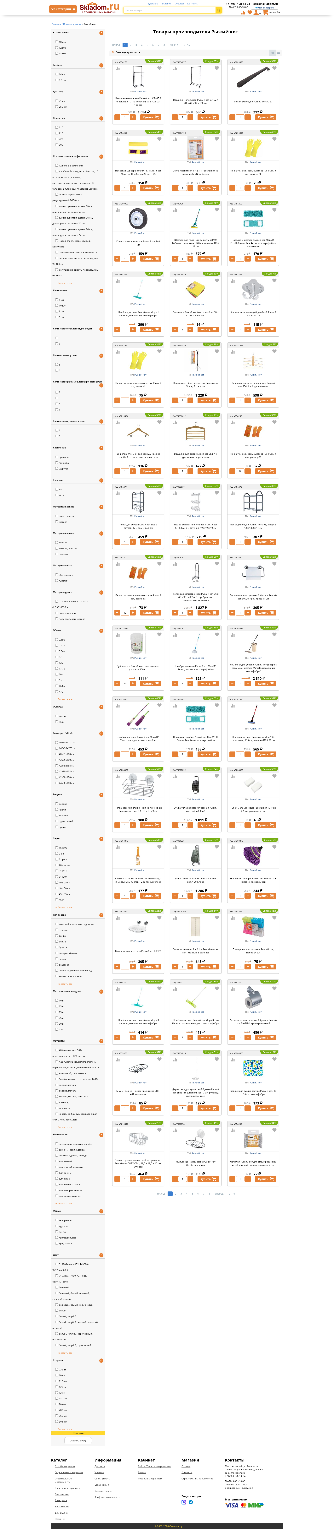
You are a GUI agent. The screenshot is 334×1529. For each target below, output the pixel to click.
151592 (63, 847)
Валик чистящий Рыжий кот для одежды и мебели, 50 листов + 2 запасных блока (138, 880)
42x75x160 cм (66, 760)
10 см (62, 1375)
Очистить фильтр (78, 1440)
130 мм (63, 1398)
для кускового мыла (70, 1196)
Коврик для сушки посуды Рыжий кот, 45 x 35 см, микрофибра (253, 1092)
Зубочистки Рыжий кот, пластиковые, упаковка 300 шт (138, 667)
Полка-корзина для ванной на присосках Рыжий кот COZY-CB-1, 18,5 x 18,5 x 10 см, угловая (138, 1163)
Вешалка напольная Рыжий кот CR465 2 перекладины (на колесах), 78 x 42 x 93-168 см (138, 101)
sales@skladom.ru (265, 4)
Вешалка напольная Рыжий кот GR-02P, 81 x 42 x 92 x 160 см (195, 101)
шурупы (63, 468)
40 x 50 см (64, 888)
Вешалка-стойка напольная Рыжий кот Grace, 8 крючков (195, 384)
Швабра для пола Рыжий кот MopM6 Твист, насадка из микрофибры (195, 667)
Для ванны (65, 1172)
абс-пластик (66, 575)
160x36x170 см (67, 748)
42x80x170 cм (66, 777)
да (60, 489)
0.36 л (62, 651)
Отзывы (179, 3)
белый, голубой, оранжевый (75, 1345)
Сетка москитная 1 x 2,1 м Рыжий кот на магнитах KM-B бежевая (195, 951)
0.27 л (62, 645)
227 (61, 139)
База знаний (102, 1484)
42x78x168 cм (66, 765)
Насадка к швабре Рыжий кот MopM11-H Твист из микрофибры (253, 880)
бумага (63, 947)
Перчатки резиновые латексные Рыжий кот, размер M (253, 455)
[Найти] (219, 10)
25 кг (61, 1018)
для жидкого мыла (69, 1184)
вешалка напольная (70, 976)
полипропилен (67, 613)
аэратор (63, 930)
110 (61, 127)
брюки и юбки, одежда (72, 1149)
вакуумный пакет (69, 953)
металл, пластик (68, 548)
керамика (64, 1108)
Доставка (153, 3)
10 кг (61, 1000)
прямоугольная (68, 1237)
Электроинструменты (67, 1488)
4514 (61, 900)
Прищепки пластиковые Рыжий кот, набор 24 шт (253, 951)
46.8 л (62, 686)
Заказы (142, 1472)
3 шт (61, 311)
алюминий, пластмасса (72, 1073)
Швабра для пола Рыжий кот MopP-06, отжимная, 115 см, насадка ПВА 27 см (253, 738)
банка (62, 935)
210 (61, 133)
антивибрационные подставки (77, 924)
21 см (62, 101)
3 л (60, 680)
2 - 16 (187, 45)
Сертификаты (102, 1478)
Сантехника (62, 1494)
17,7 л (62, 668)
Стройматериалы (65, 1466)
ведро (62, 959)
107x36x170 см (67, 742)
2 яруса (63, 859)
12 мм (62, 47)
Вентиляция (62, 1506)
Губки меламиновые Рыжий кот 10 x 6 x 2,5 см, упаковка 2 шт (253, 809)
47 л (61, 691)
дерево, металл (68, 1085)
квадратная (65, 1220)
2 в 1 (61, 853)
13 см (62, 1392)
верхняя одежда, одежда (73, 1155)
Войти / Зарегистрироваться (154, 1466)
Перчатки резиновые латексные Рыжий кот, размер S (138, 597)
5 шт (61, 317)
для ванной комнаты (71, 1167)
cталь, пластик (67, 516)
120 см (62, 1387)
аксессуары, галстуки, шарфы (75, 1144)
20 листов (64, 865)
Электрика (61, 1500)
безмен (63, 941)
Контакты (192, 3)
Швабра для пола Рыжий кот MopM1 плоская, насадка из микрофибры (138, 314)
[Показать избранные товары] (249, 12)
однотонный (66, 821)
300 (61, 144)
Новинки (60, 1519)
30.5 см (63, 1421)
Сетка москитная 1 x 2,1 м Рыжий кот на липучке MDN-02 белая (195, 172)
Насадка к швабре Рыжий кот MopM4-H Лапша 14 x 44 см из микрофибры (195, 738)
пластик (63, 554)
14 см (62, 74)
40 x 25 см (64, 882)
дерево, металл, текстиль (73, 1096)
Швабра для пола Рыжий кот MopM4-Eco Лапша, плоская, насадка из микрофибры (195, 1021)
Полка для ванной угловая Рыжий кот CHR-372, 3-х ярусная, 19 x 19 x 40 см (195, 526)
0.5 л (61, 657)
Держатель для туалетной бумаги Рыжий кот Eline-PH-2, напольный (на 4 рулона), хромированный (195, 1093)
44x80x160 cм (66, 783)
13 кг (61, 1006)
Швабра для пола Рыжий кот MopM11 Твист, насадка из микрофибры (138, 738)
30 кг (61, 1023)
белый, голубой (68, 1316)
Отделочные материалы (69, 1472)
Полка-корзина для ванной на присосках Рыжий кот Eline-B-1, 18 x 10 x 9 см (138, 809)
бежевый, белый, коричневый (76, 1304)
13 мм (62, 53)
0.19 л (62, 639)
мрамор (63, 815)
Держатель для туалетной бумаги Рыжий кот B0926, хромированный (253, 597)
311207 (63, 876)
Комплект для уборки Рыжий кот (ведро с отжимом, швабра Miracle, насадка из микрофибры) (253, 668)
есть (61, 495)
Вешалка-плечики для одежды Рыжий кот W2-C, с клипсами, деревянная (138, 455)
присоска (64, 457)
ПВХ (61, 722)
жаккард (63, 1102)
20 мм (62, 1404)
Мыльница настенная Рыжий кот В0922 (138, 951)
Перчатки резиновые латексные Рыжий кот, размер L (138, 384)
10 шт (62, 305)
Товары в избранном (150, 1478)
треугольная (66, 1243)
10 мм (62, 42)
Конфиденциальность (107, 1497)
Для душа (64, 1178)
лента (62, 1232)
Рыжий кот (140, 91)
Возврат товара (103, 1491)
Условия (166, 3)
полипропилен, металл (72, 619)
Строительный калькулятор (197, 1478)
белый (62, 1310)
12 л (61, 662)
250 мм (63, 1416)
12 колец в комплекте (71, 165)
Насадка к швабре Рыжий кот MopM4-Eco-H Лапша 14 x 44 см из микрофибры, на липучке (253, 243)
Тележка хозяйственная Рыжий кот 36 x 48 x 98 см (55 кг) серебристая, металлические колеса (195, 597)
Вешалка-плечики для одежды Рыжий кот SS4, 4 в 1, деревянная (253, 384)
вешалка (64, 964)
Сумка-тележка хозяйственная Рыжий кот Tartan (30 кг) (195, 809)
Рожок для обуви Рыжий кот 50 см (253, 101)
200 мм (63, 1410)
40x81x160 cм (66, 754)
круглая (63, 1226)
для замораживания (70, 1190)
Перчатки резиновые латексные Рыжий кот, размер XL (253, 172)
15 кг (61, 1012)
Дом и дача (61, 1512)
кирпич (63, 809)
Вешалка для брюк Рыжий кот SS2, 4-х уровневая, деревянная (195, 455)
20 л (61, 674)
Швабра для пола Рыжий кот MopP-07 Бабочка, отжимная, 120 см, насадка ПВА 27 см (195, 243)
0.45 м (62, 1369)
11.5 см (63, 1381)
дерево (63, 803)
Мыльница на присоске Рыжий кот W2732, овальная (196, 1163)
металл (63, 521)
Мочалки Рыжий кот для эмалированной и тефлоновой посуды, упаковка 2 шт (253, 1163)
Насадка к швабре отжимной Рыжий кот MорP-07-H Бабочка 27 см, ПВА (138, 172)
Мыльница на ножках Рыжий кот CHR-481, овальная (138, 1092)
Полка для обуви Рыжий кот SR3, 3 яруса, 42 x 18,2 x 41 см (253, 526)
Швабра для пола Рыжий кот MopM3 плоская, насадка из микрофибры (138, 1021)
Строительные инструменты (63, 1480)
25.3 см (63, 106)
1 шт (61, 299)
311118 (63, 871)
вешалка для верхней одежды (76, 970)
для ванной (65, 1161)
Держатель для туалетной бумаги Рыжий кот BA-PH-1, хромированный (253, 1021)
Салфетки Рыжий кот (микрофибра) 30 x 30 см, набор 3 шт (195, 314)
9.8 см (62, 80)
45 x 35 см (64, 894)
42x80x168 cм (66, 771)
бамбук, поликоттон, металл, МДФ (78, 1079)
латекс (62, 716)
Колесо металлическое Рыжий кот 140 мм (138, 243)
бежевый (64, 1287)
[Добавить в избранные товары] (159, 68)
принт (62, 827)
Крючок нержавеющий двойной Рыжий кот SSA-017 (253, 314)
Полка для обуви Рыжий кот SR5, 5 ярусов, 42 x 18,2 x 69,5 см (138, 526)
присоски (64, 462)
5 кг (61, 1029)
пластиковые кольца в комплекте (78, 252)
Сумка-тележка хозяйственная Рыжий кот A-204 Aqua (195, 880)
